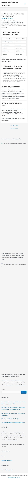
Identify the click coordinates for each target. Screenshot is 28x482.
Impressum (4, 455)
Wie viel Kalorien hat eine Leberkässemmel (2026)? (13, 422)
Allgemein (4, 18)
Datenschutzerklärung (7, 460)
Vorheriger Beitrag (14, 125)
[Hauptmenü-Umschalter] (25, 3)
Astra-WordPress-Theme (14, 477)
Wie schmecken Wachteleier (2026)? (10, 418)
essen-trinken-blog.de (9, 3)
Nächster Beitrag (14, 128)
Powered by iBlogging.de (7, 469)
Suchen (3, 389)
